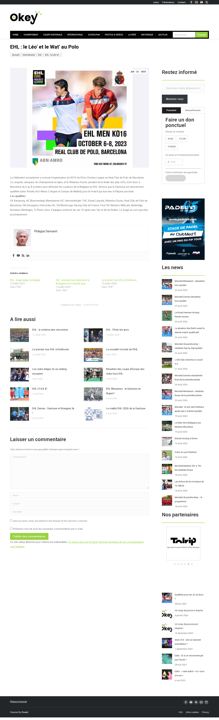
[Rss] (23, 256)
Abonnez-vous (174, 99)
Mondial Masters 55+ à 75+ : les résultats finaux (188, 468)
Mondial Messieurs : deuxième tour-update (190, 283)
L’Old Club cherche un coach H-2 (189, 361)
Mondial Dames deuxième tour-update (187, 298)
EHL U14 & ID (39, 388)
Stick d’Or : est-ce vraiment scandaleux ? (188, 642)
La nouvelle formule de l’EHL (122, 349)
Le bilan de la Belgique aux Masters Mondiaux (188, 424)
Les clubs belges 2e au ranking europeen (49, 371)
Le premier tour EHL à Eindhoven (119, 280)
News (78, 305)
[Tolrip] (183, 559)
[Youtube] (18, 256)
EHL (73, 305)
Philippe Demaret (18, 701)
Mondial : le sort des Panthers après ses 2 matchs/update (189, 409)
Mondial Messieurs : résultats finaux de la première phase (189, 393)
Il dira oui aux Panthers (186, 452)
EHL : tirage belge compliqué (25, 280)
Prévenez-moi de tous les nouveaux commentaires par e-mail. (48, 528)
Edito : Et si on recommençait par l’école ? (189, 657)
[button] (175, 564)
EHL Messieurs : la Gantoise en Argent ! (123, 391)
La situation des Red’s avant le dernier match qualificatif (189, 330)
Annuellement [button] (192, 110)
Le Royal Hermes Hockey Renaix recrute (187, 314)
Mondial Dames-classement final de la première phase (188, 377)
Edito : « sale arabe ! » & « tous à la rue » (189, 673)
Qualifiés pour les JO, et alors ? (189, 596)
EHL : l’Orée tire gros (117, 329)
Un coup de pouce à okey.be (189, 610)
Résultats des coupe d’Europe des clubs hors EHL (125, 371)
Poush (25, 712)
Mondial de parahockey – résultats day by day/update (188, 346)
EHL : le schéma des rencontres (50, 329)
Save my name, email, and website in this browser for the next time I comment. (50, 521)
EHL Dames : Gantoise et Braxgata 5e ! (53, 411)
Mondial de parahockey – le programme (188, 499)
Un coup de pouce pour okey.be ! (186, 626)
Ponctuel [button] (171, 110)
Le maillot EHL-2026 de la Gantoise (125, 408)
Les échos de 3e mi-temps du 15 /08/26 (189, 483)
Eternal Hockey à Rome (186, 438)
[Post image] (19, 335)
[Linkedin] (27, 256)
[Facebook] (13, 256)
